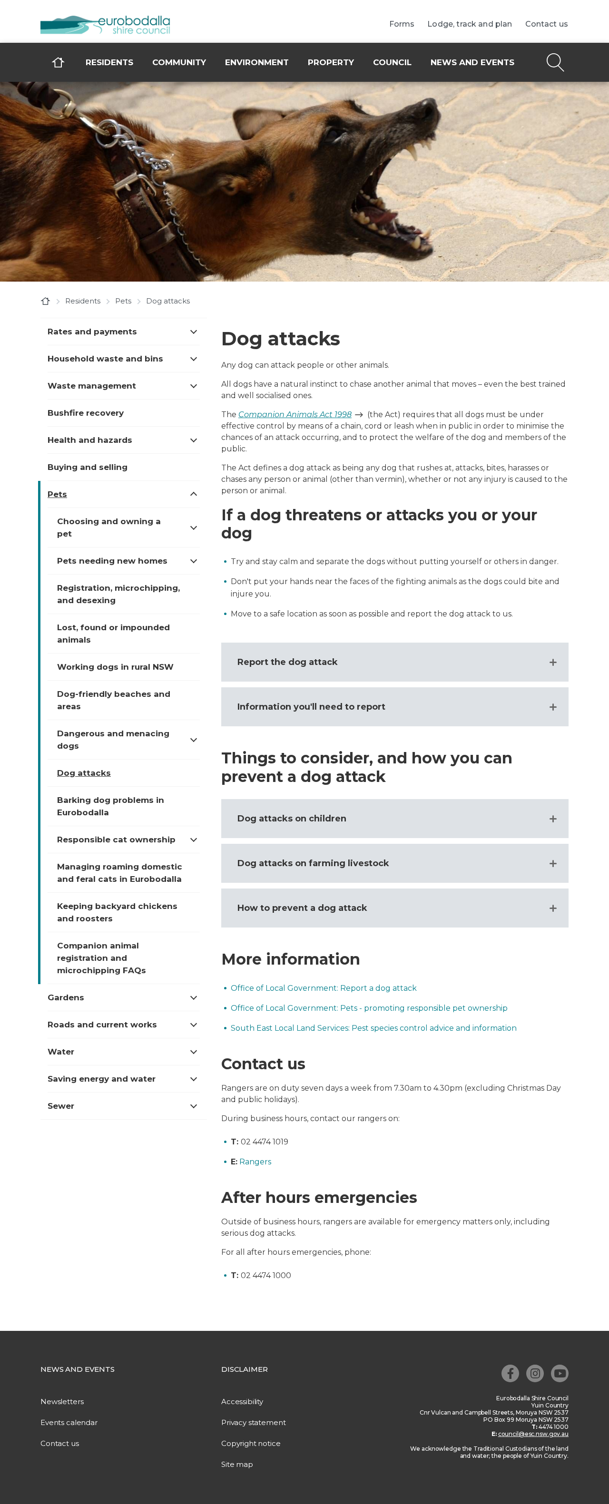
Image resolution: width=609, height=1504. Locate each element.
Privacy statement (253, 1422)
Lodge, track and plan (469, 24)
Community (179, 62)
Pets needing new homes (112, 561)
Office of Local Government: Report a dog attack (324, 988)
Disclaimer (244, 1369)
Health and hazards (90, 440)
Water (61, 1051)
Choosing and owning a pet (109, 527)
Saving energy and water (102, 1079)
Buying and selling (88, 467)
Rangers (255, 1161)
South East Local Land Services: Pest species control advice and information (374, 1028)
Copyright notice (251, 1443)
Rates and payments (92, 331)
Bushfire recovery (86, 413)
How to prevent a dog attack (302, 908)
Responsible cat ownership (116, 839)
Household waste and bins (105, 358)
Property (331, 62)
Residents (109, 62)
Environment (257, 62)
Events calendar (69, 1422)
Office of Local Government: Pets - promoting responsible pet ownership (369, 1008)
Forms (402, 24)
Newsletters (61, 1401)
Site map (237, 1464)
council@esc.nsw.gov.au (533, 1433)
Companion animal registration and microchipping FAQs (101, 958)
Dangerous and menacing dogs (113, 740)
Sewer (61, 1106)
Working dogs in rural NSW (115, 667)
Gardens (66, 997)
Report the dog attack (287, 662)
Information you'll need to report (311, 707)
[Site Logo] (111, 25)
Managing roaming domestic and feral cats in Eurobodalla (119, 873)
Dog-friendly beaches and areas (113, 700)
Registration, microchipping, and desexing (118, 594)
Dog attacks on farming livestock (313, 863)
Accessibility (242, 1401)
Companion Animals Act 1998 (295, 414)
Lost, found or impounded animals (113, 634)
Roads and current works (102, 1024)
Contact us (547, 24)
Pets (123, 300)
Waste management (92, 386)
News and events (472, 62)
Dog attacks (84, 773)
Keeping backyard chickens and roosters (117, 912)
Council (392, 62)
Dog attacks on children (291, 818)
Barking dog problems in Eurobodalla (110, 806)
